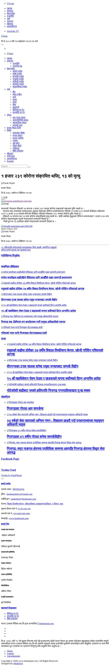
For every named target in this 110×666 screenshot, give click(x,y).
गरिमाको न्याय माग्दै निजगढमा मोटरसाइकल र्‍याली (24, 332)
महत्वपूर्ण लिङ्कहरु (8, 608)
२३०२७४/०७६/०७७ (21, 513)
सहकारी (16, 107)
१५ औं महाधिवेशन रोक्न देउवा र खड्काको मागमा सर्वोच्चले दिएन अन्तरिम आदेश (38, 310)
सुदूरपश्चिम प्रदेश (20, 86)
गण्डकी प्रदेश (18, 79)
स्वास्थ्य (10, 21)
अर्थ (8, 18)
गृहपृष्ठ (9, 8)
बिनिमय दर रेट (18, 110)
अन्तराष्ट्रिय (12, 26)
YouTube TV (13, 31)
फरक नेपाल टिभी (14, 128)
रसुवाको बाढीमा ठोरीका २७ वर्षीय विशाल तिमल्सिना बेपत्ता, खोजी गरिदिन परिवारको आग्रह (42, 288)
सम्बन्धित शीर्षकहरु (10, 266)
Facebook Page (10, 458)
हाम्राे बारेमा (6, 483)
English (10, 161)
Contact (10, 653)
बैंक (14, 92)
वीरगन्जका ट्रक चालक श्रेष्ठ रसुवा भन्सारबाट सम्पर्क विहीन (29, 299)
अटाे (14, 97)
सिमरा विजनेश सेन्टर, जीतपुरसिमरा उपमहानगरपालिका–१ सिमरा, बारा (35, 504)
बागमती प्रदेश (18, 76)
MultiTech (18, 663)
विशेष (9, 130)
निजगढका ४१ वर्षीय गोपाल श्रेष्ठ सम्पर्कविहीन (34, 436)
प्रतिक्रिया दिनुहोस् (10, 255)
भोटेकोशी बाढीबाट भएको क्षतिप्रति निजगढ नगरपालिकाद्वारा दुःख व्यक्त (48, 390)
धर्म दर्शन (16, 143)
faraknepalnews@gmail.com (19, 494)
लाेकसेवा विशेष (19, 133)
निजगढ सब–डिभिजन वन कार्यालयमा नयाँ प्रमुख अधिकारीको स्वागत (33, 321)
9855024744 (18, 489)
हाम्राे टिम (5, 524)
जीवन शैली (17, 146)
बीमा (14, 104)
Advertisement (13, 656)
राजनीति (10, 16)
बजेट (15, 102)
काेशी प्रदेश (17, 71)
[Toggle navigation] (2, 44)
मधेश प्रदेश (17, 74)
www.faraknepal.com (19, 518)
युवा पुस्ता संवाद (19, 117)
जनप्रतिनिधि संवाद (20, 120)
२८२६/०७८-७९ (24, 508)
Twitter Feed (8, 469)
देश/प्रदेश (11, 13)
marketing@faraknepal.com (23, 499)
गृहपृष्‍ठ (9, 58)
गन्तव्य (15, 140)
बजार (15, 99)
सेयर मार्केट (17, 94)
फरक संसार (17, 135)
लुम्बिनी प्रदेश (18, 81)
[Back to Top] (2, 478)
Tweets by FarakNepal (11, 475)
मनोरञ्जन (11, 156)
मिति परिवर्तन (18, 151)
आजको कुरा (17, 125)
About (10, 651)
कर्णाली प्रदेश (18, 84)
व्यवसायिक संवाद (19, 122)
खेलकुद (10, 24)
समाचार (10, 11)
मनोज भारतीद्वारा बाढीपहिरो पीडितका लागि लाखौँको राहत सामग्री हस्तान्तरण (36, 277)
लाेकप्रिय (5, 396)
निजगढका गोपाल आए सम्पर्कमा (25, 408)
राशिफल (16, 148)
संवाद (9, 115)
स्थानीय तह (17, 66)
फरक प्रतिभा (18, 138)
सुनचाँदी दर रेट (19, 112)
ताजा (3, 338)
